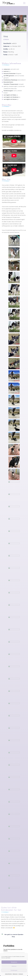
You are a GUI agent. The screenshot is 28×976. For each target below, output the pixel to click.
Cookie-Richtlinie (8, 973)
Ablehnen (14, 966)
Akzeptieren (14, 962)
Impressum (20, 973)
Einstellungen (14, 970)
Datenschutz (15, 973)
